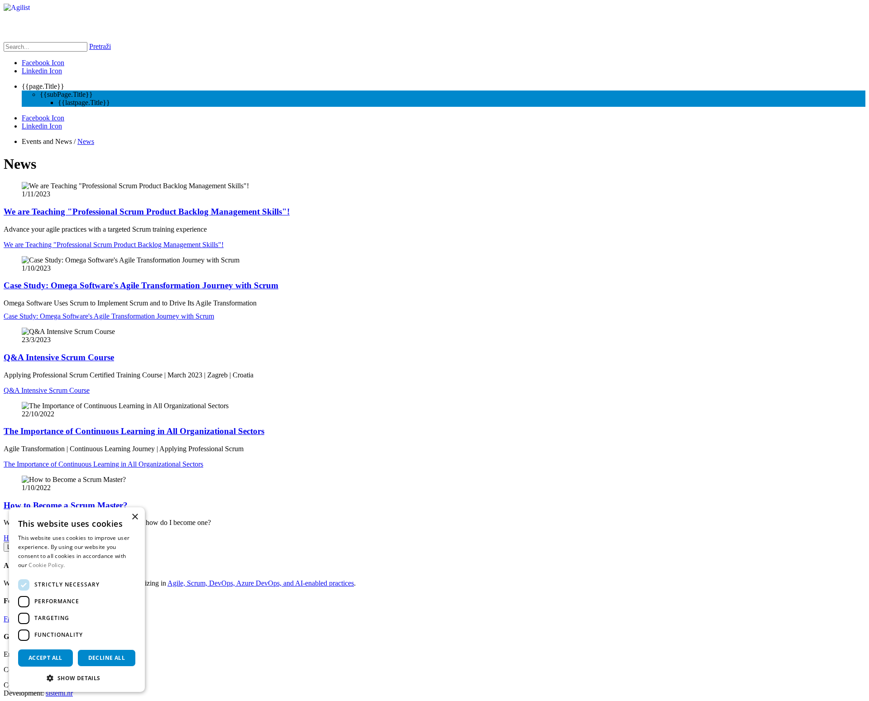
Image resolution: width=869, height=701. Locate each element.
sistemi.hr (59, 693)
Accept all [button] (45, 658)
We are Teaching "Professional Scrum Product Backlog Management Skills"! (147, 211)
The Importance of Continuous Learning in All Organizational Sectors (134, 431)
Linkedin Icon (42, 71)
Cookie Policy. (47, 565)
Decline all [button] (106, 658)
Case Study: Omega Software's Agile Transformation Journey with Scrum (141, 285)
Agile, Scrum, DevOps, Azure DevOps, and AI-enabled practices (260, 583)
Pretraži (100, 46)
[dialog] (77, 599)
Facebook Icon (43, 63)
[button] (77, 677)
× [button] (134, 517)
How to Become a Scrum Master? (66, 505)
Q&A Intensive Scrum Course (59, 357)
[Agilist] (17, 7)
